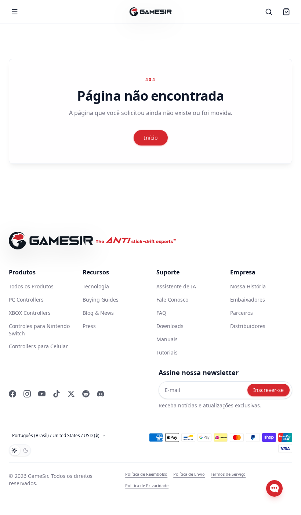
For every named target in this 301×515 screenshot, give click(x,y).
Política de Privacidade (146, 485)
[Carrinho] (286, 12)
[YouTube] (42, 393)
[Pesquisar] (269, 12)
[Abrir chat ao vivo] (274, 488)
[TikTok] (56, 393)
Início (150, 137)
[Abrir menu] (15, 12)
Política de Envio (189, 474)
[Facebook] (12, 393)
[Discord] (100, 393)
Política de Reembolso (146, 474)
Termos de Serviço (228, 474)
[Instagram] (27, 393)
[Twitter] (71, 393)
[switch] (20, 450)
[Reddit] (86, 393)
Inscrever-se (268, 389)
